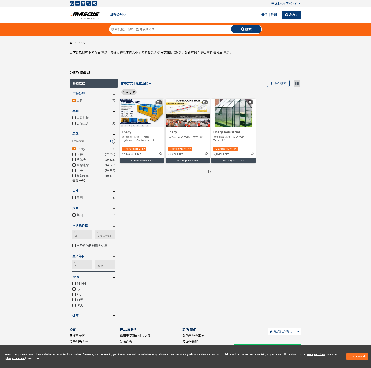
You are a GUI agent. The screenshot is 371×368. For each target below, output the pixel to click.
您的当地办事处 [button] (193, 335)
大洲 (75, 190)
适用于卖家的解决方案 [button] (135, 335)
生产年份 (78, 256)
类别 (75, 111)
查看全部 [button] (78, 180)
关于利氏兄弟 (79, 341)
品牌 (75, 133)
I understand (357, 356)
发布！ (293, 15)
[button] (94, 83)
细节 (75, 315)
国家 (75, 208)
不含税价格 (80, 225)
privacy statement (15, 358)
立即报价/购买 (131, 149)
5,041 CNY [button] (221, 154)
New (75, 277)
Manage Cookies (316, 354)
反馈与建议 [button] (190, 341)
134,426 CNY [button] (131, 154)
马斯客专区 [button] (77, 335)
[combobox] (270, 331)
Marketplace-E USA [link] (142, 160)
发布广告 (126, 341)
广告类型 (78, 93)
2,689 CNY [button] (175, 154)
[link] (142, 113)
